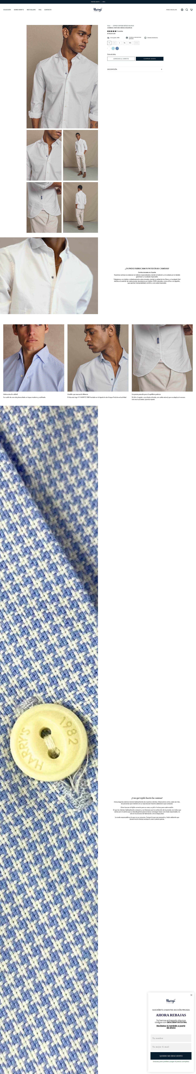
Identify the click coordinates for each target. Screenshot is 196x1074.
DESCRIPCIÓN (112, 69)
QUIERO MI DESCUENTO (171, 1056)
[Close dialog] (191, 995)
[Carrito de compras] (191, 9)
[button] (7, 10)
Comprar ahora (150, 58)
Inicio (108, 25)
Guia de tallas (111, 54)
